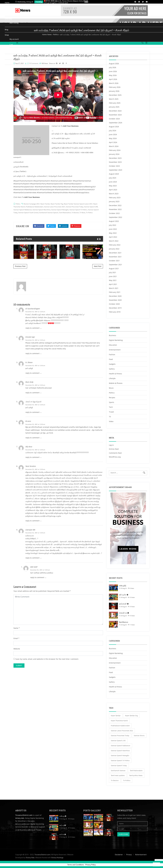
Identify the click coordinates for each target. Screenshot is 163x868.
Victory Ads (19, 818)
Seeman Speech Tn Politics (120, 760)
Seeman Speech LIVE (118, 740)
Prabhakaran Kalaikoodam (120, 726)
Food (111, 672)
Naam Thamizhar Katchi (119, 721)
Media (7, 8)
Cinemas (8, 62)
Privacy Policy (90, 865)
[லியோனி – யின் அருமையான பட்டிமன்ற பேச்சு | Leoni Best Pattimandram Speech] (98, 832)
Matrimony (9, 67)
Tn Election (115, 780)
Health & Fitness (115, 687)
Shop (7, 35)
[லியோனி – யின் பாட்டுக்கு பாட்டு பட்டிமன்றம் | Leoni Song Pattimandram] (88, 832)
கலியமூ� (62, 816)
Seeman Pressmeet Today (120, 735)
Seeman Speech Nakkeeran (120, 745)
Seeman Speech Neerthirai (120, 750)
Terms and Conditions (75, 865)
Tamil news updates (118, 775)
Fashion (112, 667)
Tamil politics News (135, 775)
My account (14, 39)
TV (10, 12)
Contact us (9, 56)
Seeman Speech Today (119, 765)
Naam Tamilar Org (131, 715)
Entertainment (115, 663)
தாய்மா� (62, 834)
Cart (11, 44)
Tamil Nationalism (136, 770)
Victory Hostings (57, 858)
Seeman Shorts (139, 735)
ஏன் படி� (62, 825)
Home (7, 2)
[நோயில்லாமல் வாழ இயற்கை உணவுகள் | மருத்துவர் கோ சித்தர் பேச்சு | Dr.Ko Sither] (98, 825)
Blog (6, 29)
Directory (8, 19)
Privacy (129, 855)
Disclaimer (119, 855)
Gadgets (112, 677)
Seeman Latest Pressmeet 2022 (122, 731)
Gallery (112, 682)
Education (113, 658)
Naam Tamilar (116, 715)
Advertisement (141, 855)
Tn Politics (126, 780)
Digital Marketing (116, 653)
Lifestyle (112, 691)
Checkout (13, 50)
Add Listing (14, 23)
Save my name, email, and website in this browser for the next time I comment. (47, 659)
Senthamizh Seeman (118, 770)
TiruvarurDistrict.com (23, 815)
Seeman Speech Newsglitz (120, 755)
